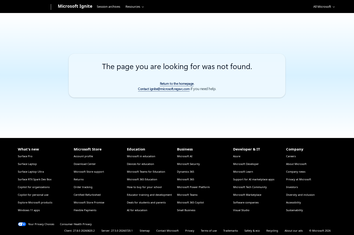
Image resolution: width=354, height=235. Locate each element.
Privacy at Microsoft (298, 179)
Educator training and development (149, 194)
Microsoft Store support (89, 171)
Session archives (108, 6)
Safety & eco (252, 230)
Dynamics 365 (185, 171)
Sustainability (294, 210)
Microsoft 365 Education (142, 179)
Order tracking (83, 187)
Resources (132, 6)
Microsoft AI (184, 156)
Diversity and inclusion (300, 194)
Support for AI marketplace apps (253, 179)
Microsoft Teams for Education (146, 171)
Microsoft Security (188, 164)
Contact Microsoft (167, 230)
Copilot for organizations (34, 187)
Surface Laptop (27, 164)
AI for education (137, 210)
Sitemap (145, 230)
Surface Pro (25, 156)
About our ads (294, 230)
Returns (79, 179)
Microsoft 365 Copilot (190, 202)
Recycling (272, 230)
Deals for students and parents (146, 202)
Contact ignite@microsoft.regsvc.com (164, 89)
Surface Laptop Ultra (31, 171)
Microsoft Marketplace (247, 194)
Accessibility (293, 202)
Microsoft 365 (185, 179)
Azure (236, 156)
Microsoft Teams (187, 194)
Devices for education (140, 164)
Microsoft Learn (243, 171)
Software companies (246, 202)
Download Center (85, 164)
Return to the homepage (177, 83)
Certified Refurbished (87, 194)
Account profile (83, 156)
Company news (295, 171)
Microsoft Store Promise (89, 202)
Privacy (189, 230)
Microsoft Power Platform (193, 187)
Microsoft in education (141, 156)
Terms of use (209, 230)
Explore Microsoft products (35, 202)
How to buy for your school (144, 187)
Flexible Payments (85, 210)
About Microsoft (296, 164)
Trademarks (230, 230)
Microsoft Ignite (75, 6)
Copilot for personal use (33, 194)
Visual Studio (241, 210)
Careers (291, 156)
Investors (292, 187)
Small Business (186, 210)
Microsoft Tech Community (250, 187)
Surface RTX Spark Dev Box (35, 179)
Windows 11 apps (29, 210)
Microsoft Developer (246, 164)
